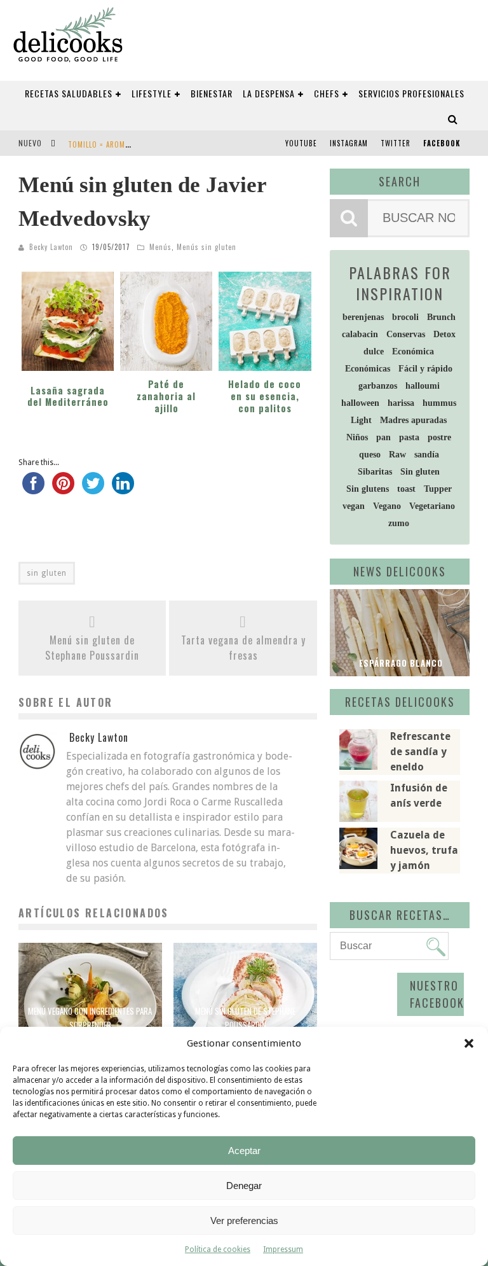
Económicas (367, 368)
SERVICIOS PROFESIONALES (411, 93)
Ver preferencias (244, 1220)
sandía (426, 454)
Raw (397, 454)
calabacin (360, 334)
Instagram (349, 143)
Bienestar (212, 93)
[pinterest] (63, 489)
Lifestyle (152, 93)
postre (439, 437)
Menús (160, 247)
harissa (401, 403)
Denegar (244, 1185)
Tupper (438, 489)
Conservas (405, 334)
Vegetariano (432, 506)
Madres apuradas (413, 420)
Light (361, 420)
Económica (413, 351)
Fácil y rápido (425, 368)
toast (406, 489)
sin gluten (47, 573)
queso (370, 454)
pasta (409, 437)
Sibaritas (375, 471)
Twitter (395, 143)
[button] (469, 1043)
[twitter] (93, 489)
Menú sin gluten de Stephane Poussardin (92, 647)
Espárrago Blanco (399, 663)
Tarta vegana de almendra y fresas (243, 647)
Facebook (441, 143)
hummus (439, 403)
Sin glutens (367, 489)
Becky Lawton (51, 247)
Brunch (441, 317)
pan (383, 437)
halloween (360, 403)
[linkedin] (123, 489)
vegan (353, 506)
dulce (373, 351)
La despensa (269, 93)
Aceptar (244, 1150)
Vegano (387, 506)
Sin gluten (420, 471)
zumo (398, 523)
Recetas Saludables (68, 93)
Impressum (283, 1249)
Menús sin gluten (206, 247)
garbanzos (377, 386)
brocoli (405, 317)
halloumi (422, 386)
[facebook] (33, 489)
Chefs (326, 93)
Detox (444, 334)
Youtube (301, 143)
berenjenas (363, 317)
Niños (357, 437)
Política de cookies (217, 1249)
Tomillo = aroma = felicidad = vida (131, 144)
